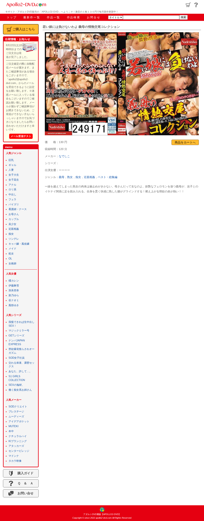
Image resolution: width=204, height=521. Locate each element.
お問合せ (93, 17)
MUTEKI (14, 426)
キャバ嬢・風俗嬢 (19, 243)
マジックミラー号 (19, 330)
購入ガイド (23, 473)
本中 (11, 431)
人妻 (11, 169)
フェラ (12, 199)
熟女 (70, 177)
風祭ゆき (14, 305)
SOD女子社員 (17, 357)
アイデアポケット (19, 421)
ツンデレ (14, 239)
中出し (12, 194)
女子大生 (14, 174)
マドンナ (14, 456)
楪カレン (14, 280)
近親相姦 (89, 177)
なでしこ (64, 156)
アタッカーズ (16, 446)
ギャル (12, 165)
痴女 (78, 177)
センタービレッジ (19, 451)
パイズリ (14, 204)
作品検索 (73, 17)
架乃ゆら (14, 295)
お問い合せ (23, 493)
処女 (11, 253)
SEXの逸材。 (16, 385)
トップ (12, 17)
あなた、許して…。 (20, 371)
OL (10, 258)
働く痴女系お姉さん (20, 390)
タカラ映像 (15, 461)
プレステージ (16, 411)
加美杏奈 (14, 290)
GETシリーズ (16, 335)
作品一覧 (53, 17)
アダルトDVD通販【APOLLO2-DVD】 (102, 514)
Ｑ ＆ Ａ (23, 483)
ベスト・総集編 (107, 177)
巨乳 (11, 160)
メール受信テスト (21, 136)
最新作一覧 (31, 17)
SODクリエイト (18, 406)
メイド (12, 248)
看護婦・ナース (18, 209)
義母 (61, 177)
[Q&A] (196, 5)
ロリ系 (12, 189)
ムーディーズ (16, 416)
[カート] (188, 5)
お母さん (14, 214)
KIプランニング (18, 441)
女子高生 (14, 179)
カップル (14, 219)
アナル (12, 184)
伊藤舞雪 (14, 285)
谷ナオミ (14, 300)
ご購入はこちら (24, 29)
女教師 (12, 263)
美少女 (12, 224)
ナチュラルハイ (18, 436)
